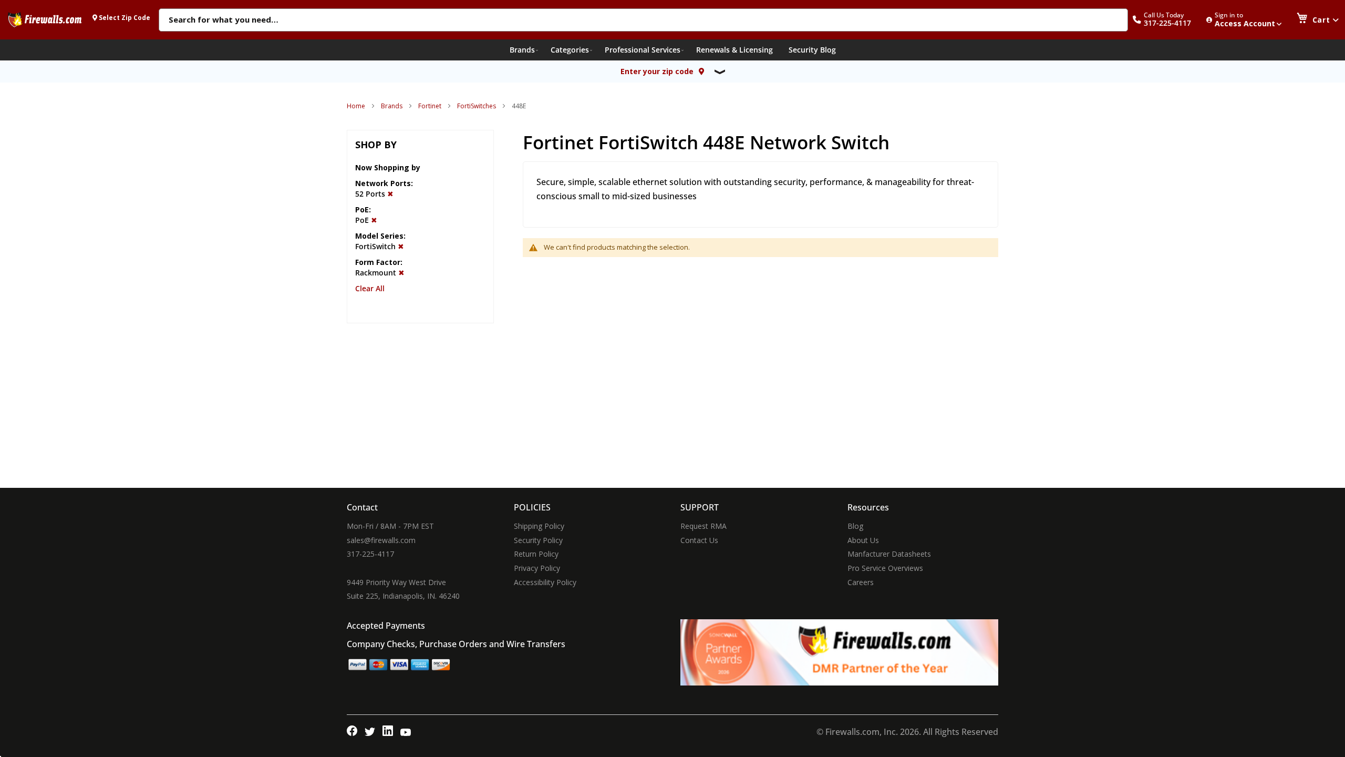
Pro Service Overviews (885, 568)
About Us (863, 540)
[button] (1167, 20)
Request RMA (703, 526)
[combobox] (643, 20)
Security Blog (812, 50)
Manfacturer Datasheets (889, 554)
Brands (391, 105)
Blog (855, 526)
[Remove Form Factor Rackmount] (401, 273)
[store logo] (44, 19)
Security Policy (538, 540)
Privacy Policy (537, 568)
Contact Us (699, 540)
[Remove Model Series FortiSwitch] (401, 246)
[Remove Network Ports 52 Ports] (390, 194)
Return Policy (536, 554)
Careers (860, 582)
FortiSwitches (476, 105)
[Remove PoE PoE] (374, 220)
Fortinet (429, 105)
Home (356, 105)
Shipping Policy (539, 526)
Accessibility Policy (545, 582)
